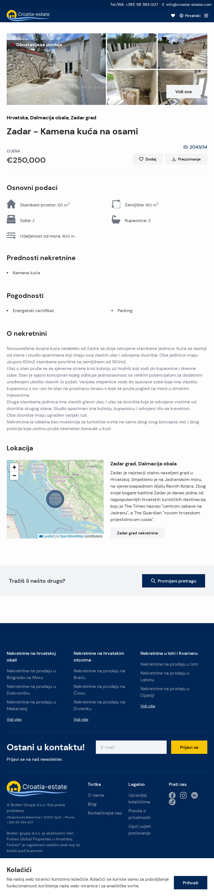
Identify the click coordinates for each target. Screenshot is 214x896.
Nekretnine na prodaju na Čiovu (99, 690)
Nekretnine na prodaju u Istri (169, 664)
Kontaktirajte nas (105, 813)
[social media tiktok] (172, 802)
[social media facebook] (172, 795)
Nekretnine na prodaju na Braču (99, 674)
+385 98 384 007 (20, 822)
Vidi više (14, 719)
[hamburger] (206, 15)
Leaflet (48, 536)
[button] (56, 69)
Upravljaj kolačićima (139, 798)
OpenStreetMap (72, 536)
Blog (92, 804)
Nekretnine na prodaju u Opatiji (164, 692)
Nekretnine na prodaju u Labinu (164, 676)
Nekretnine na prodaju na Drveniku (99, 705)
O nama (96, 795)
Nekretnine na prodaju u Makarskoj (31, 705)
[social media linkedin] (194, 795)
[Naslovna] (29, 15)
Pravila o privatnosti (139, 814)
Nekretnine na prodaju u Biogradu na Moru (31, 674)
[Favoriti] (173, 15)
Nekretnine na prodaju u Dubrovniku (31, 690)
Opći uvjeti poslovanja (139, 830)
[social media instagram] (183, 795)
